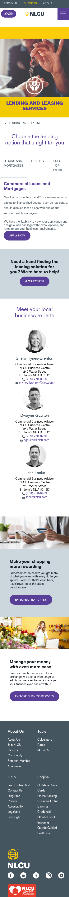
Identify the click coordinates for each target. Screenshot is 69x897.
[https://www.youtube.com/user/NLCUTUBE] (61, 875)
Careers (13, 750)
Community (15, 755)
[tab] (13, 165)
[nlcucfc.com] (22, 890)
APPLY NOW (17, 235)
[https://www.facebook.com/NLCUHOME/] (11, 875)
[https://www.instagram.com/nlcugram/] (49, 875)
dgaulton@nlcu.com (36, 440)
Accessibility (16, 806)
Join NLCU (14, 745)
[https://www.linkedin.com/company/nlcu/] (23, 875)
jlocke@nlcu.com (36, 497)
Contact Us (15, 790)
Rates (41, 745)
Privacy (12, 801)
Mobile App (44, 750)
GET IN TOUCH (34, 281)
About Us (14, 739)
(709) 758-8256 (36, 436)
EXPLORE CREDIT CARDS (31, 599)
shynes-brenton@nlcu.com (36, 382)
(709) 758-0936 (36, 379)
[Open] (63, 14)
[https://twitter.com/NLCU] (36, 875)
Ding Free (14, 796)
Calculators (44, 739)
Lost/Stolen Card (19, 785)
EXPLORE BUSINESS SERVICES (34, 696)
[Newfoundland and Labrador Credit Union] (34, 14)
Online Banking (47, 796)
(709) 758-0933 (36, 493)
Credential (44, 811)
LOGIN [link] (9, 14)
